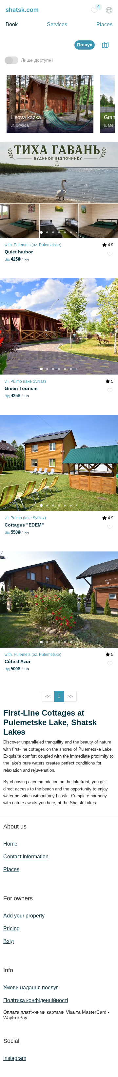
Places (104, 24)
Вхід (8, 941)
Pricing (11, 928)
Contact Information (26, 856)
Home (10, 844)
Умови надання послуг (30, 987)
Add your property (24, 915)
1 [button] (59, 696)
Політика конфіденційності (35, 1000)
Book (12, 24)
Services (57, 24)
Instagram (14, 1058)
